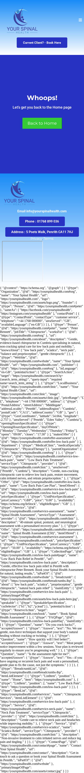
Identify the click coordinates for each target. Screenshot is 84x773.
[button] (80, 20)
